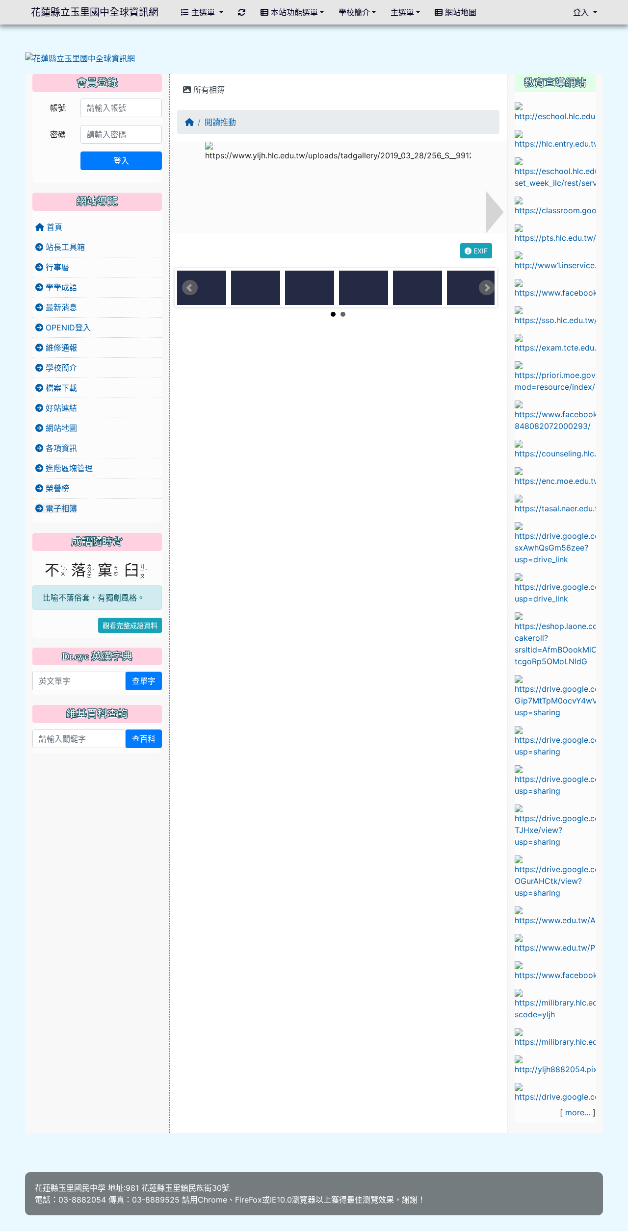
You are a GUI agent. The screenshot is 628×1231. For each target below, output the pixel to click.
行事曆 (56, 267)
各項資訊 (60, 448)
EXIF (479, 251)
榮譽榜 (56, 488)
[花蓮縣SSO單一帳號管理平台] (555, 315)
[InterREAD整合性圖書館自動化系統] (555, 1037)
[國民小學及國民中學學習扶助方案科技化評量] (555, 343)
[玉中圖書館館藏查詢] (555, 1003)
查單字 (144, 681)
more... (577, 1112)
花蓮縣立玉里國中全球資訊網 (94, 12)
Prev (190, 288)
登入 (121, 161)
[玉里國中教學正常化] (555, 543)
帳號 (58, 108)
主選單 (203, 12)
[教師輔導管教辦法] (555, 741)
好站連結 (60, 408)
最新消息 (60, 307)
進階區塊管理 (68, 468)
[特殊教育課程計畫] (555, 1092)
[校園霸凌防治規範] (555, 696)
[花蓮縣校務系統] (555, 111)
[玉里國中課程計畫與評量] (555, 172)
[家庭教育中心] (555, 639)
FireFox (248, 1200)
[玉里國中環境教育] (555, 1064)
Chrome (212, 1200)
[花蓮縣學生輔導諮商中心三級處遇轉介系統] (555, 448)
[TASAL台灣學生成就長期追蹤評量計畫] (555, 503)
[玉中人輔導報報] (555, 415)
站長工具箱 (64, 247)
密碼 (58, 134)
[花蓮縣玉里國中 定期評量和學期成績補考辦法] (555, 825)
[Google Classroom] (555, 205)
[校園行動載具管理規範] (555, 588)
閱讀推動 (220, 122)
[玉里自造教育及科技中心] (555, 288)
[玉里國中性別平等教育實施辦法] (555, 780)
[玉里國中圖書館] (555, 970)
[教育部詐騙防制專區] (555, 915)
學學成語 (60, 287)
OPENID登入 (67, 327)
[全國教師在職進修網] (555, 260)
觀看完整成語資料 (130, 625)
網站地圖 (60, 428)
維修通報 (60, 347)
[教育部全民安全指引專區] (555, 943)
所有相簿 (208, 90)
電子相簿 (60, 508)
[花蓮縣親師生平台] (555, 233)
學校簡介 (60, 368)
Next (487, 288)
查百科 (144, 739)
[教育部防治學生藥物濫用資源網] (555, 476)
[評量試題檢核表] (555, 876)
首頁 (53, 227)
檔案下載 (60, 388)
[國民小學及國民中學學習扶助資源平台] (555, 376)
